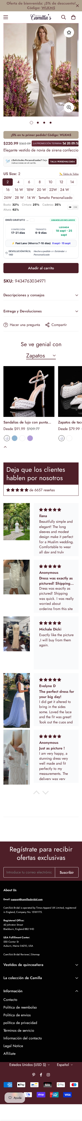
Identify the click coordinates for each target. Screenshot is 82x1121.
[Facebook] (41, 1075)
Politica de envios (17, 1015)
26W (8, 197)
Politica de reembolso (20, 1007)
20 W (41, 189)
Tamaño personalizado (55, 197)
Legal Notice (13, 1045)
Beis (22, 438)
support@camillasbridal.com (27, 899)
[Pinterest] (33, 1075)
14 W (31, 197)
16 (8, 189)
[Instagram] (48, 1075)
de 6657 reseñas (42, 490)
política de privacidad (20, 1022)
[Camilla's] (41, 17)
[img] (17, 490)
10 (50, 182)
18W (30, 189)
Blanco (7, 438)
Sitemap (35, 954)
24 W (64, 189)
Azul (14, 438)
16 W (19, 189)
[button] (73, 17)
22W (53, 189)
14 (72, 182)
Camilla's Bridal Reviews (16, 954)
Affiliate (9, 1053)
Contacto (10, 999)
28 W (19, 197)
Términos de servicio (18, 1030)
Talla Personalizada (62, 161)
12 (61, 182)
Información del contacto (22, 1038)
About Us (9, 890)
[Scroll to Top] (73, 1097)
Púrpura (30, 438)
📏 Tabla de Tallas (69, 174)
